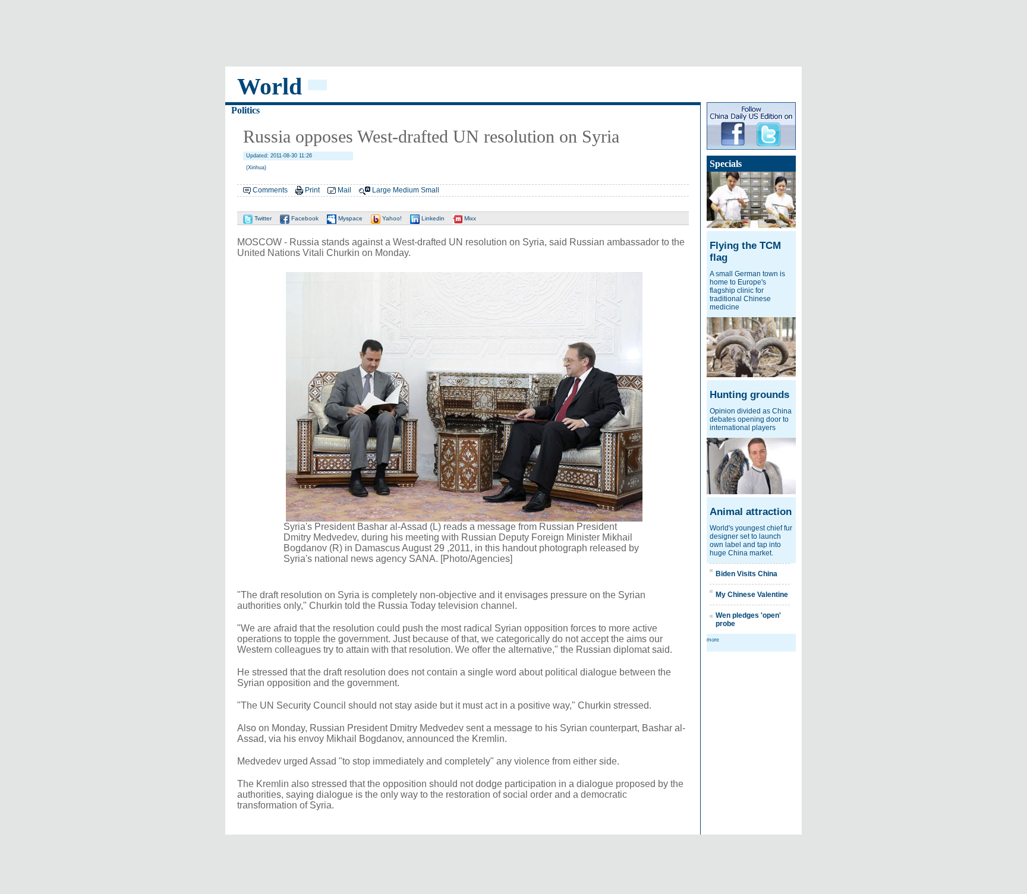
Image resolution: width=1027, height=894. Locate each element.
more (713, 640)
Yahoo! (391, 218)
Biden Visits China (746, 574)
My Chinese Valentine (752, 594)
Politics (245, 110)
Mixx (469, 218)
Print (312, 190)
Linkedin (432, 218)
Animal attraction (751, 511)
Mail (344, 190)
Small (430, 190)
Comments (270, 190)
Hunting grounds (749, 394)
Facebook (304, 218)
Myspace (349, 218)
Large (381, 190)
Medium (406, 190)
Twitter (262, 218)
